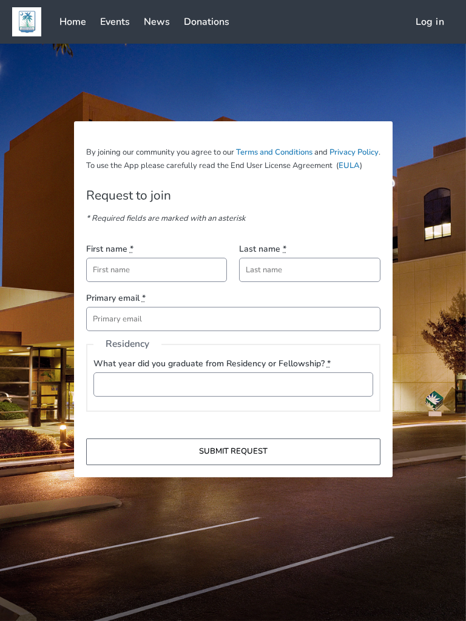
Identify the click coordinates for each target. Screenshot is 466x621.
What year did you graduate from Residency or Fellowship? (212, 363)
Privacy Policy (354, 152)
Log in (430, 22)
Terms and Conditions (274, 152)
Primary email (116, 298)
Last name (262, 249)
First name (109, 249)
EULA (349, 165)
